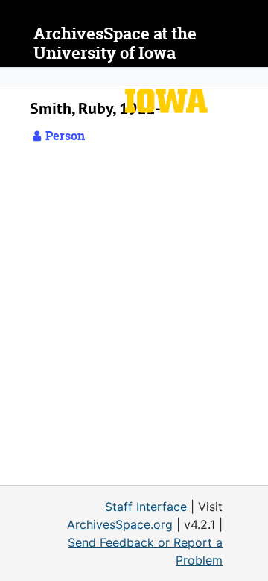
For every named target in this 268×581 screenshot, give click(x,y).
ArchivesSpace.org (120, 524)
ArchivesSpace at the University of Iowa (115, 43)
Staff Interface (146, 506)
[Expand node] (253, 77)
